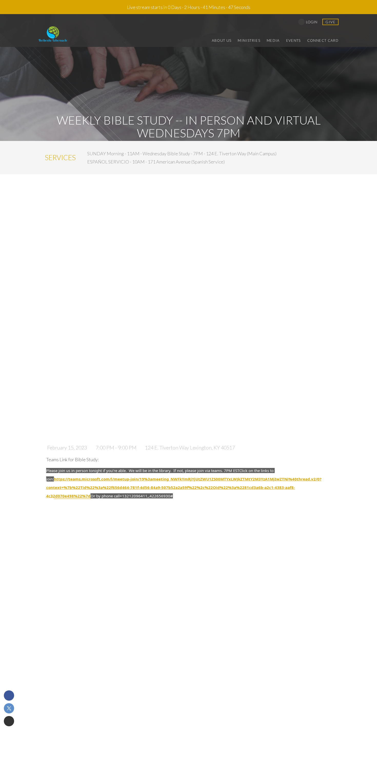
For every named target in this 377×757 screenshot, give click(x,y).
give (330, 22)
